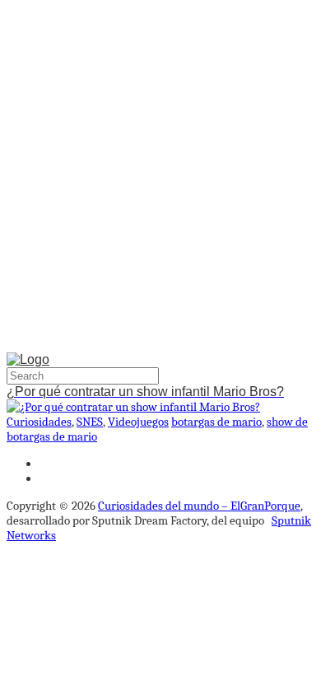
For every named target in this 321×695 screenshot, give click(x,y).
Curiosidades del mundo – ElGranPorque (199, 505)
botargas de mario (216, 421)
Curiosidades (39, 421)
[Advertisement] (160, 179)
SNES (90, 421)
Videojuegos (138, 421)
